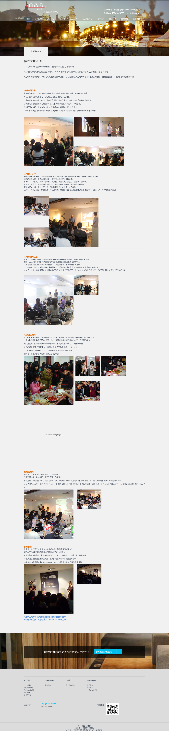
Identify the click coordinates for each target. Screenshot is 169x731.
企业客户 (90, 688)
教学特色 (27, 693)
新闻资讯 (136, 19)
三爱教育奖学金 (92, 690)
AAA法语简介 (28, 685)
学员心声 (90, 685)
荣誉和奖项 (27, 695)
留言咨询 (124, 19)
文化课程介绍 (36, 51)
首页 (28, 19)
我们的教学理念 (29, 690)
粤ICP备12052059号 (84, 726)
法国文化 (50, 19)
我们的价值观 (28, 688)
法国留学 (62, 19)
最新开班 (48, 685)
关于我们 (100, 19)
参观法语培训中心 (47, 706)
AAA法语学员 (87, 19)
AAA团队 (73, 19)
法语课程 (38, 19)
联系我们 (112, 19)
